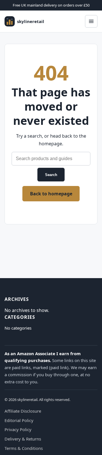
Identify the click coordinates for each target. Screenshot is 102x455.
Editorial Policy (19, 420)
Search (51, 175)
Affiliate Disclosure (23, 411)
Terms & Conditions (24, 448)
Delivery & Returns (23, 439)
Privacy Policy (18, 429)
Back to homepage (51, 194)
